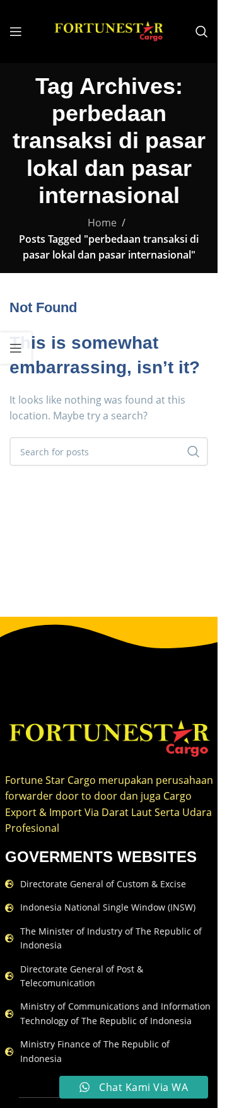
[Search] (201, 31)
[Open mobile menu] (15, 31)
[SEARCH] (193, 451)
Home (102, 223)
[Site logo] (108, 30)
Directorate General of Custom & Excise (103, 884)
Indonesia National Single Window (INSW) (107, 907)
